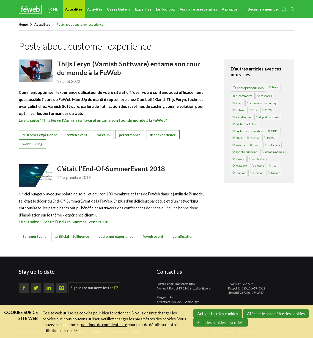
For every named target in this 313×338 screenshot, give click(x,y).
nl (55, 9)
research (266, 96)
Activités (94, 9)
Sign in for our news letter (92, 288)
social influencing (246, 152)
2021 (239, 138)
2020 (268, 110)
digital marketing (246, 124)
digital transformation (249, 131)
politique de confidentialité (104, 324)
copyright (241, 166)
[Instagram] (61, 288)
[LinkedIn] (49, 288)
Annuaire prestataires (198, 9)
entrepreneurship (250, 88)
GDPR (275, 131)
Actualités (73, 9)
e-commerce (244, 96)
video (239, 103)
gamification (183, 236)
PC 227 (271, 138)
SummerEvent (34, 236)
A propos (230, 9)
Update (275, 173)
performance (130, 135)
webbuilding (32, 144)
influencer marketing (263, 103)
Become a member (263, 9)
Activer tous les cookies (217, 313)
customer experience (39, 135)
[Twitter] (36, 288)
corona (259, 166)
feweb (256, 145)
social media (243, 117)
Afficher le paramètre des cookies (276, 313)
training (240, 173)
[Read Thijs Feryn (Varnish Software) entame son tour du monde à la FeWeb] (36, 70)
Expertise (143, 9)
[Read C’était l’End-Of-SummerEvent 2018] (36, 175)
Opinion (258, 173)
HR (255, 110)
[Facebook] (24, 288)
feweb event (76, 135)
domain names (274, 152)
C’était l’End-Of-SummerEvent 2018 (111, 169)
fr (49, 9)
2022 (275, 166)
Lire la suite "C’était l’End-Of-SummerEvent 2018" (64, 221)
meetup (103, 135)
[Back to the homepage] (30, 9)
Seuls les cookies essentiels (220, 322)
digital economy (269, 117)
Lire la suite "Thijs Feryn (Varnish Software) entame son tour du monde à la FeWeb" (93, 120)
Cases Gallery (118, 9)
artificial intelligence (72, 236)
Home (23, 24)
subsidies (274, 145)
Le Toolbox (165, 9)
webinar (241, 110)
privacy (240, 159)
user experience (163, 135)
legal (275, 87)
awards (240, 145)
